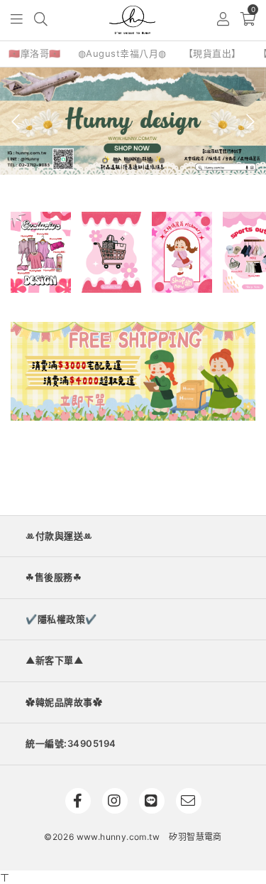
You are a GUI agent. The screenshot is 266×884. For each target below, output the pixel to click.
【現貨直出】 (212, 53)
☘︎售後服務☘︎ (54, 577)
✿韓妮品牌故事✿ (64, 702)
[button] (17, 20)
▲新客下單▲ (54, 660)
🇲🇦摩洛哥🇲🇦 (35, 53)
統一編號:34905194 (71, 743)
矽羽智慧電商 (195, 836)
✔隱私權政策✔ (61, 619)
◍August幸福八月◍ (122, 53)
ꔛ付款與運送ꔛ (59, 535)
